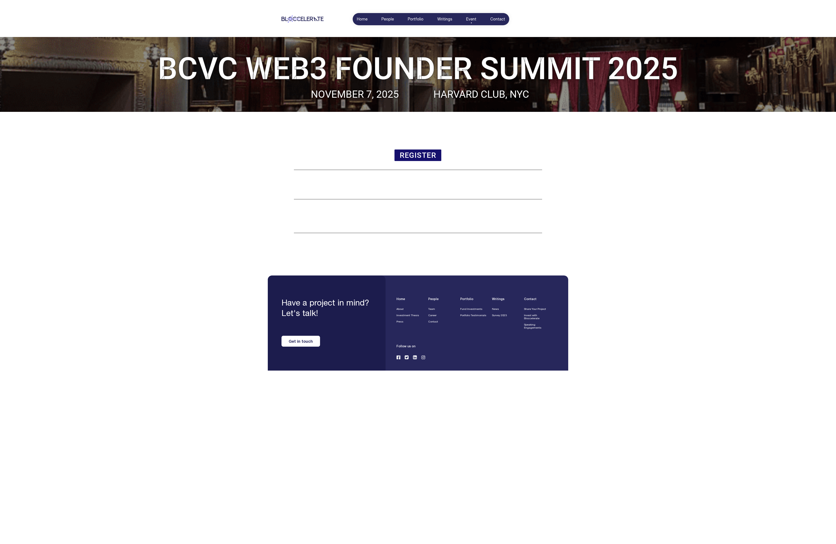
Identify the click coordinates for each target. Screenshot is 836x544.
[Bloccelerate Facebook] (398, 357)
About (400, 309)
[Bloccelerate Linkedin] (415, 357)
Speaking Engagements (532, 326)
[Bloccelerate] (302, 19)
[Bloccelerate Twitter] (407, 357)
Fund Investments (471, 309)
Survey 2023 (499, 315)
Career (432, 315)
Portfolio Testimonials (473, 315)
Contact (433, 321)
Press (399, 321)
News (495, 309)
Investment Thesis (407, 315)
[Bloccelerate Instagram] (423, 357)
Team (431, 309)
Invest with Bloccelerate (531, 317)
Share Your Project (535, 309)
